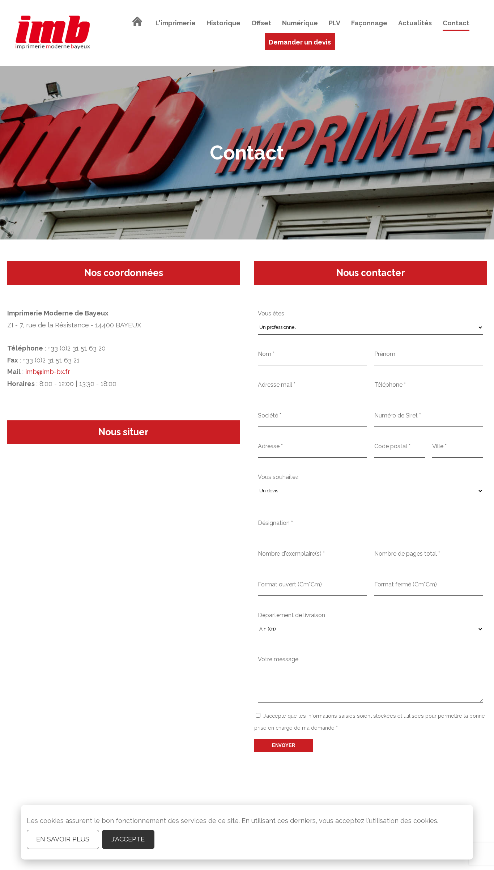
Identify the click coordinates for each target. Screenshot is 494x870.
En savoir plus (62, 839)
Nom (266, 354)
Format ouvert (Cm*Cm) (290, 584)
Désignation (275, 522)
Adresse (270, 446)
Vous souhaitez (278, 477)
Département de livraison (291, 615)
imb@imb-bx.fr (47, 371)
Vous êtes (271, 313)
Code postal (392, 446)
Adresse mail (276, 384)
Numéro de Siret (397, 415)
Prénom (384, 354)
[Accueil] (137, 23)
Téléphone (390, 384)
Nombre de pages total (407, 553)
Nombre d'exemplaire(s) (291, 553)
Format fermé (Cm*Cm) (405, 584)
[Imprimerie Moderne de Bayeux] (52, 32)
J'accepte (128, 839)
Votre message (278, 659)
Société (269, 415)
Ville (439, 446)
